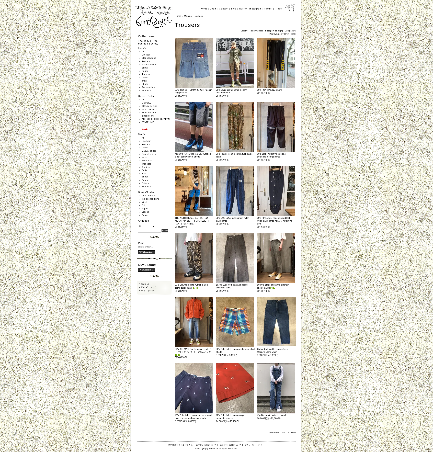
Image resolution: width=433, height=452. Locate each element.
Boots (145, 180)
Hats (144, 173)
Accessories (148, 87)
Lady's (142, 48)
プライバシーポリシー (255, 445)
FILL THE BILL (149, 109)
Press (278, 8)
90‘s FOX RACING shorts (269, 90)
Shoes (145, 84)
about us (145, 284)
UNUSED (147, 103)
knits (144, 81)
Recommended (256, 31)
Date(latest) (290, 31)
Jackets (146, 61)
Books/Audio (146, 192)
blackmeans (148, 116)
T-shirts (146, 167)
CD (143, 205)
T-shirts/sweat (149, 64)
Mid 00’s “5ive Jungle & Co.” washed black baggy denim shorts (193, 155)
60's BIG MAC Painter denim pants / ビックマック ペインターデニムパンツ (194, 350)
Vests (144, 157)
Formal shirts (149, 154)
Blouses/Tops (149, 58)
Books (145, 215)
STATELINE (148, 122)
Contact (224, 8)
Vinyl (144, 202)
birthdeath (154, 17)
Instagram (255, 8)
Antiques (143, 220)
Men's (142, 134)
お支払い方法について (206, 445)
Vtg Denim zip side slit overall (271, 415)
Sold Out (146, 90)
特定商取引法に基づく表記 (180, 445)
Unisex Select (147, 96)
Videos (145, 212)
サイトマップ (147, 291)
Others (145, 183)
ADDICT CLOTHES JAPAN (156, 119)
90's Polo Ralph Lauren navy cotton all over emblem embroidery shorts (193, 416)
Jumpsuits (147, 74)
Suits (144, 170)
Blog (233, 8)
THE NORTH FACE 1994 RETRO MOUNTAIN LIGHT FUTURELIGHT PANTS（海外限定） (192, 221)
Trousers (146, 164)
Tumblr (268, 8)
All (143, 51)
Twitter (243, 8)
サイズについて (148, 287)
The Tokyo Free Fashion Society (148, 42)
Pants (145, 71)
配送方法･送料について (230, 445)
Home (204, 8)
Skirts (145, 68)
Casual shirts (149, 151)
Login (213, 8)
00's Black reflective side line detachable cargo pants (271, 155)
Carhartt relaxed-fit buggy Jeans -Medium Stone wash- (273, 350)
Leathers (146, 141)
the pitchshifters (150, 199)
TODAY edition (149, 106)
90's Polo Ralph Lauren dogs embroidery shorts (230, 416)
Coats (145, 77)
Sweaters (147, 161)
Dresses (146, 55)
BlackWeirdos (149, 112)
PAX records (148, 196)
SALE (145, 129)
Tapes (145, 208)
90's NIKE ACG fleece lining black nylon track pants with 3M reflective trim (274, 221)
